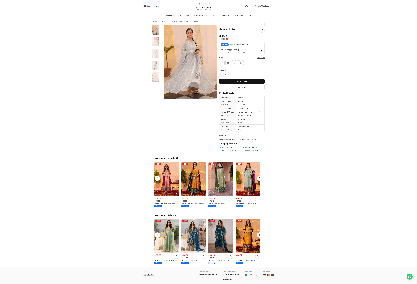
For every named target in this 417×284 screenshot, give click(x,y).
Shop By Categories (220, 15)
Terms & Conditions (229, 277)
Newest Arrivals (199, 15)
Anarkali (194, 21)
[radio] (222, 62)
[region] (155, 62)
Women (155, 21)
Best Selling (239, 15)
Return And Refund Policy (231, 274)
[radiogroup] (242, 62)
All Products (184, 15)
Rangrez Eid (170, 15)
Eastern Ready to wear (179, 21)
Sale (249, 15)
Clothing (165, 21)
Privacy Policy (227, 279)
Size (221, 58)
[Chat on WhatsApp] (410, 277)
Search (159, 6)
